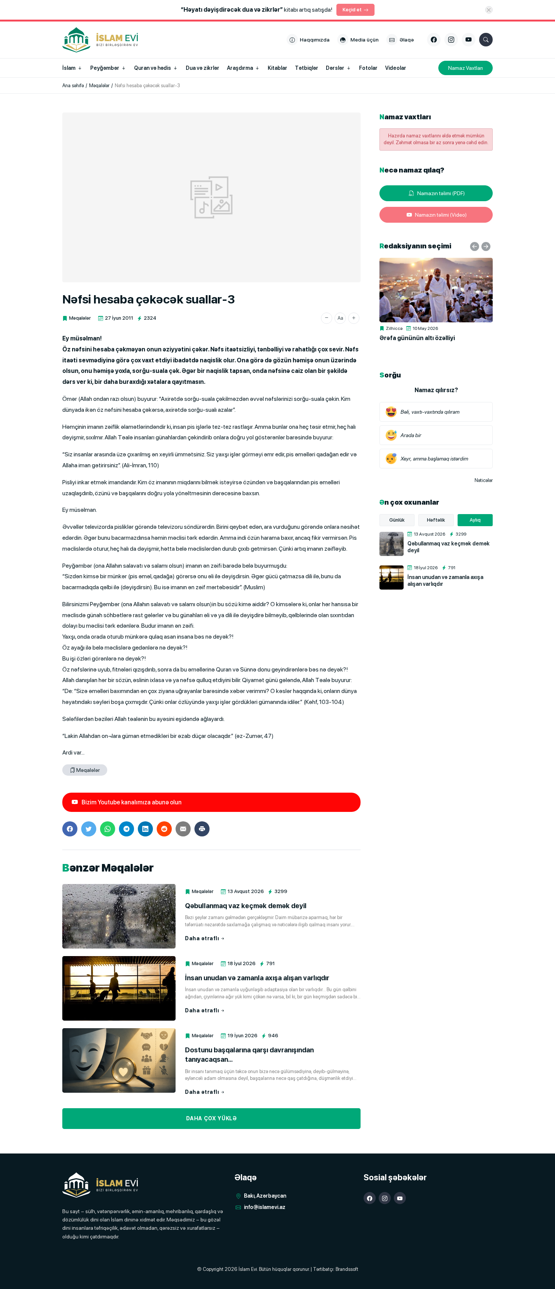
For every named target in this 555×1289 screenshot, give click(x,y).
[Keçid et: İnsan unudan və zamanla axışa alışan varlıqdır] (119, 988)
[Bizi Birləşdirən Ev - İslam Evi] (100, 1185)
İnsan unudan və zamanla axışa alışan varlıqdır (257, 978)
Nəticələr (484, 480)
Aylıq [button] (475, 520)
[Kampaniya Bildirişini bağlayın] (489, 10)
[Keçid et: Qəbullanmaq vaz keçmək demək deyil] (119, 916)
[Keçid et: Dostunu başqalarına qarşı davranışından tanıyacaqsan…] (119, 1060)
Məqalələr (80, 318)
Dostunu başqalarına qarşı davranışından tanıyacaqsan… (249, 1054)
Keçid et (352, 9)
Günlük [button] (397, 520)
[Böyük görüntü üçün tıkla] (211, 197)
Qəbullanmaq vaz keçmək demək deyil (246, 906)
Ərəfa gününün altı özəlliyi (417, 338)
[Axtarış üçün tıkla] (486, 39)
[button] (326, 318)
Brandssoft (347, 1269)
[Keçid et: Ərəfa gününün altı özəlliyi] (436, 290)
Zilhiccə (394, 328)
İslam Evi (248, 1269)
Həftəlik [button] (436, 520)
